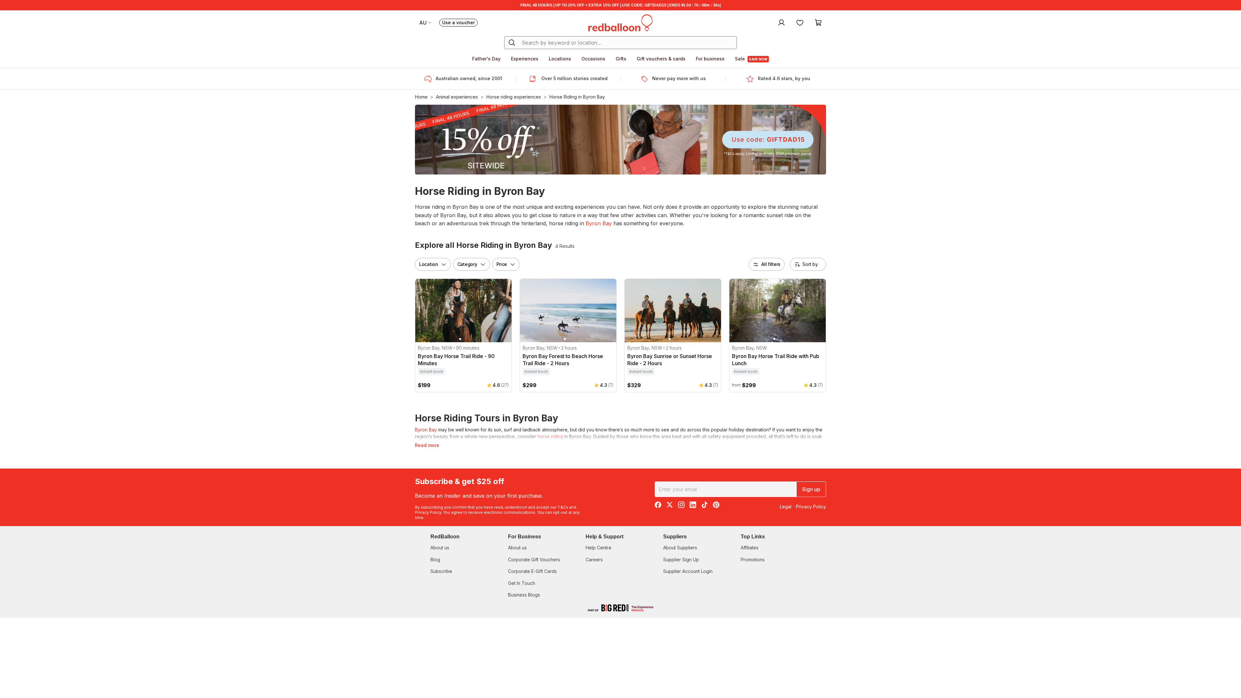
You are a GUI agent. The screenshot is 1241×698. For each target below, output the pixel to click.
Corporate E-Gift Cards (532, 571)
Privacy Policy (428, 512)
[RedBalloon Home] (620, 22)
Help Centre (598, 547)
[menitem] (800, 22)
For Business (524, 536)
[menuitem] (780, 22)
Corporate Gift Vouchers (534, 559)
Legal (785, 506)
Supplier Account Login (688, 571)
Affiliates (749, 547)
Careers (594, 559)
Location (428, 264)
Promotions (753, 559)
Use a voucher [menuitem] (460, 23)
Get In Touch (521, 583)
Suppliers (675, 536)
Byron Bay (599, 223)
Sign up (811, 489)
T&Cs (562, 507)
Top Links (753, 536)
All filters (770, 264)
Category (467, 264)
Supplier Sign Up (681, 559)
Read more (427, 445)
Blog (435, 559)
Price (501, 264)
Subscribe (441, 571)
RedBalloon (445, 536)
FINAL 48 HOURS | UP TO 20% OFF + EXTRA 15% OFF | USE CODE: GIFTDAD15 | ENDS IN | (620, 5)
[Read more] (430, 79)
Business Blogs (524, 595)
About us (439, 547)
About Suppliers (680, 547)
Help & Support (604, 536)
